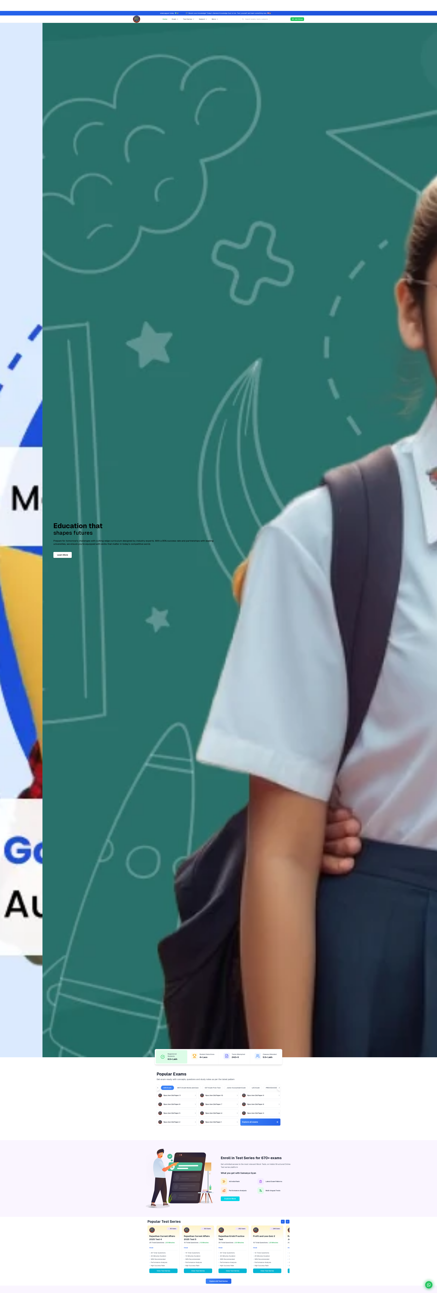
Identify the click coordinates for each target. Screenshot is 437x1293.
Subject (202, 19)
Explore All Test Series (219, 1281)
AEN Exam (167, 1088)
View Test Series (163, 1271)
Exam (174, 19)
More (214, 19)
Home (165, 19)
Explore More (230, 1199)
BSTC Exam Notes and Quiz (188, 1088)
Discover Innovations (25, 555)
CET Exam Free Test (213, 1088)
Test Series (187, 19)
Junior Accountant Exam (236, 1088)
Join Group (299, 19)
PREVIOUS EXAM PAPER (275, 1088)
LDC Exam (256, 1088)
